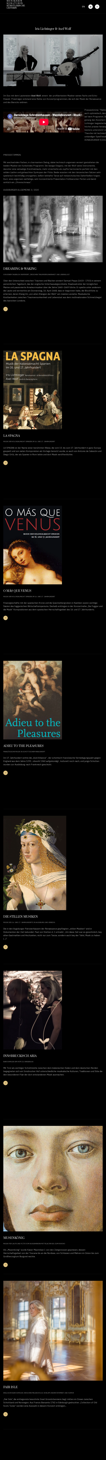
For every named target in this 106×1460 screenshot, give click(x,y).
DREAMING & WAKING (19, 269)
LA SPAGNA (11, 436)
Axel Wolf (36, 95)
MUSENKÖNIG (14, 1238)
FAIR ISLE (10, 1387)
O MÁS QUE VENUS (17, 591)
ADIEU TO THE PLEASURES (23, 746)
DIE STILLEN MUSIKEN (20, 917)
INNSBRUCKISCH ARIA (20, 1056)
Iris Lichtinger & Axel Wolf (53, 29)
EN (83, 6)
